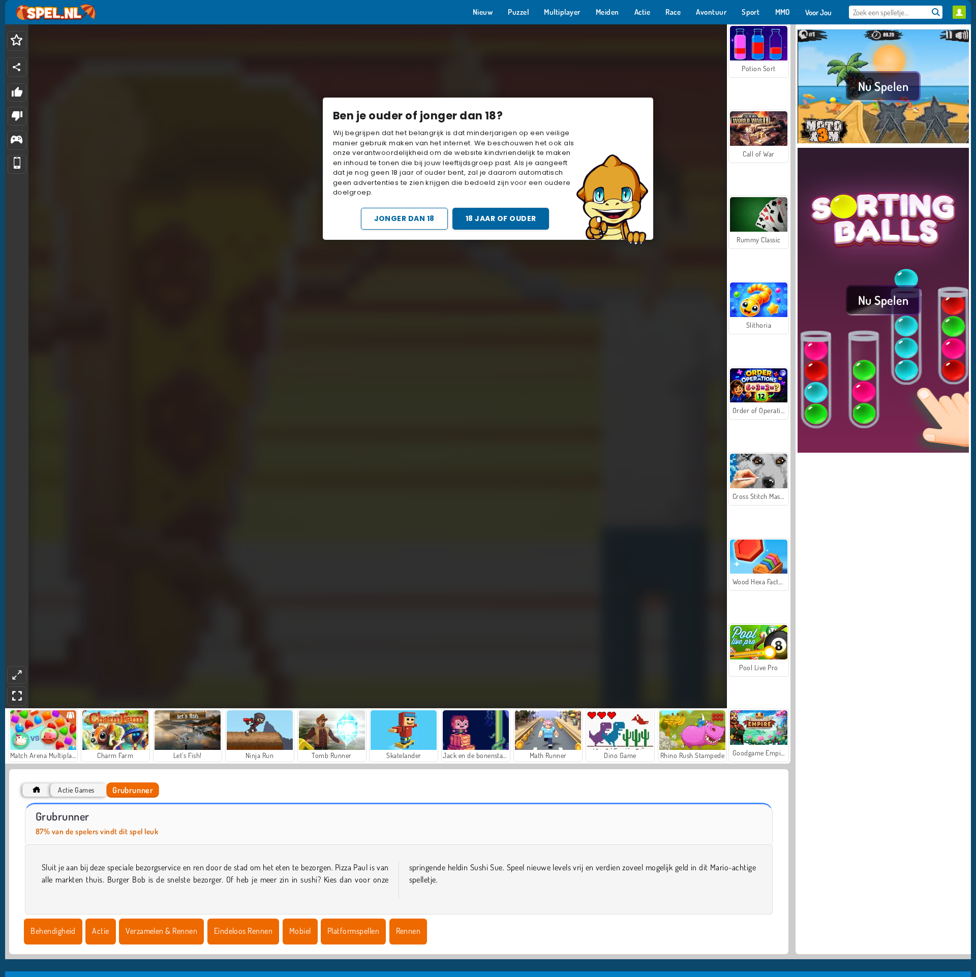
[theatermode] (16, 675)
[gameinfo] (16, 140)
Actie (100, 931)
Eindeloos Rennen (243, 931)
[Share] (16, 67)
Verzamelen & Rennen (161, 931)
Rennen (408, 931)
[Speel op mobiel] (17, 164)
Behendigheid (53, 931)
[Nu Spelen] (883, 142)
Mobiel (300, 931)
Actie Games (76, 789)
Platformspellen (353, 931)
